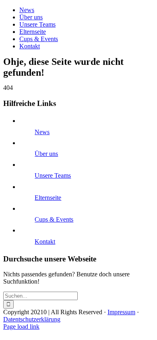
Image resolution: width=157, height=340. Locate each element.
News (42, 132)
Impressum (121, 312)
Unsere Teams (53, 175)
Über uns (46, 153)
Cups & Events (54, 219)
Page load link (21, 326)
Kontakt (45, 241)
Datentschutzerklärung (31, 319)
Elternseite (48, 197)
